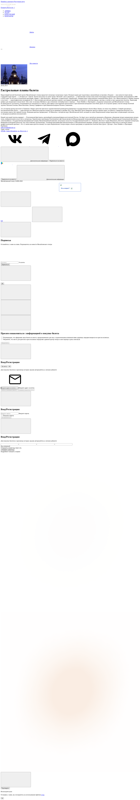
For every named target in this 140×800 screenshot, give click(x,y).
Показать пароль (8, 415)
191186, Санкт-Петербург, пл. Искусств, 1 (14, 131)
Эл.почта (22, 262)
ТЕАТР (7, 12)
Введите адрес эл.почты (26, 388)
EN (2, 221)
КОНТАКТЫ (9, 16)
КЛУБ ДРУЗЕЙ (10, 14)
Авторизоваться (6, 417)
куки (42, 795)
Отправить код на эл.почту (26, 390)
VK (9, 366)
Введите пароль (24, 413)
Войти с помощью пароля (9, 390)
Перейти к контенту (7, 1)
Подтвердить (5, 788)
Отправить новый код (8, 449)
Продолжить (5, 343)
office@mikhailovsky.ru (8, 127)
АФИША (8, 11)
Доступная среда (19, 1)
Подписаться (5, 264)
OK (2, 283)
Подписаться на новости (57, 161)
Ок (2, 798)
